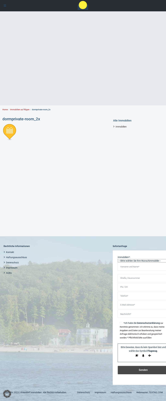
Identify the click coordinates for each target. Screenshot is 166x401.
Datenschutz (12, 262)
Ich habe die (142, 323)
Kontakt (10, 252)
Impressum (11, 267)
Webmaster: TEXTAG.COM (149, 392)
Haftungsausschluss (16, 257)
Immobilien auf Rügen (20, 109)
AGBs (9, 273)
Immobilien (121, 126)
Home (5, 109)
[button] (7, 394)
